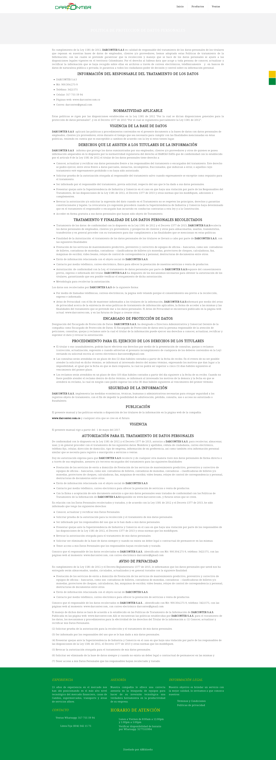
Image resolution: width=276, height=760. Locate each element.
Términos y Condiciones (191, 701)
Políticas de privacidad (191, 705)
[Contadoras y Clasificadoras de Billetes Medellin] (73, 6)
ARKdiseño (146, 749)
